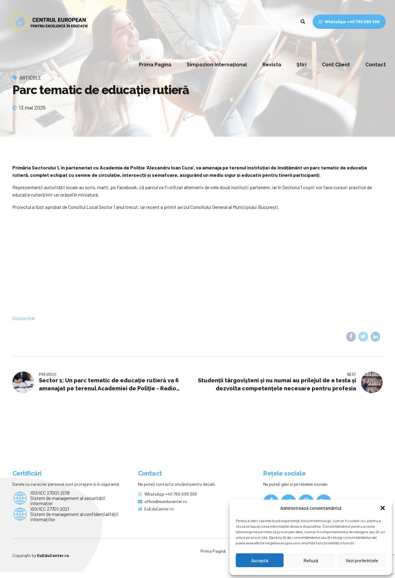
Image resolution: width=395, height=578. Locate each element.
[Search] (303, 21)
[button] (383, 508)
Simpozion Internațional (217, 65)
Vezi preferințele (362, 560)
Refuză (310, 560)
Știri (301, 65)
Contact (375, 65)
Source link (23, 318)
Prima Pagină (155, 65)
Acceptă (259, 560)
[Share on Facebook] (351, 337)
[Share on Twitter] (363, 337)
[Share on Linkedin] (375, 337)
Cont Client (336, 65)
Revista (271, 65)
